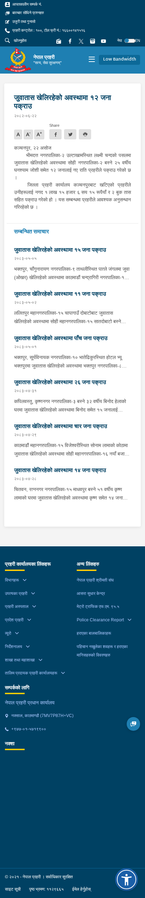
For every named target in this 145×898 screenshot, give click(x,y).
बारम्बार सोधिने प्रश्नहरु (27, 12)
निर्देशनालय (13, 646)
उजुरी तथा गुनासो (23, 21)
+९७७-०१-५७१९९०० (28, 729)
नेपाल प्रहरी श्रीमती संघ (95, 580)
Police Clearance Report (100, 619)
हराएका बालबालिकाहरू (94, 633)
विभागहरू (12, 580)
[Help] (133, 724)
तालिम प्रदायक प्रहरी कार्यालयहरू (31, 673)
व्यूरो (8, 633)
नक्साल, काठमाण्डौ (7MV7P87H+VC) (42, 715)
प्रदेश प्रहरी (14, 619)
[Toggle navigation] (91, 60)
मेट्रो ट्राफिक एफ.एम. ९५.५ (98, 606)
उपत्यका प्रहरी (16, 593)
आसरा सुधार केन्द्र (91, 593)
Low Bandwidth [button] (119, 59)
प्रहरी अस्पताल (17, 606)
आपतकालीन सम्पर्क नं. (26, 4)
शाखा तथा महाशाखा (20, 660)
